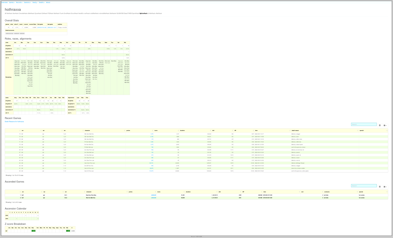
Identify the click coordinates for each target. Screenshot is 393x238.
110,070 (151, 171)
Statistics (27, 2)
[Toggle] (379, 125)
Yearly (34, 2)
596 (152, 157)
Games (11, 2)
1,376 (151, 134)
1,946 (151, 142)
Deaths (41, 2)
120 (152, 152)
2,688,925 (153, 195)
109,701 (151, 163)
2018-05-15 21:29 (41, 27)
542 (152, 150)
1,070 (151, 144)
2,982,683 (153, 197)
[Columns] (385, 125)
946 (152, 165)
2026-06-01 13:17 (52, 27)
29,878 (151, 168)
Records (19, 2)
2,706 (151, 136)
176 (152, 139)
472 (152, 155)
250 (152, 160)
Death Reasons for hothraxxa (14, 121)
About (48, 2)
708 (152, 147)
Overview (4, 2)
